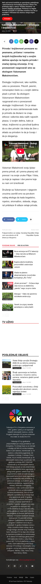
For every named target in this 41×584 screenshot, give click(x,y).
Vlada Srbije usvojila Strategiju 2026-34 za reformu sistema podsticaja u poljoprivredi (25, 363)
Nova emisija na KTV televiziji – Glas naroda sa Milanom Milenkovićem (26, 254)
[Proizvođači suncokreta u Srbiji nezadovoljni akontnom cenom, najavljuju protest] (6, 389)
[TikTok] (20, 566)
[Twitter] (16, 41)
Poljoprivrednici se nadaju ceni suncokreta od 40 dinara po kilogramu (11, 235)
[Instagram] (14, 566)
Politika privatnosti (14, 9)
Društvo (5, 257)
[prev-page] (3, 315)
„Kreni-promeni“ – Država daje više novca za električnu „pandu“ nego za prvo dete (26, 285)
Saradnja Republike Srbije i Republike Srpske (30, 234)
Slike (26, 577)
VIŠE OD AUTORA (23, 245)
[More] (31, 219)
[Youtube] (32, 566)
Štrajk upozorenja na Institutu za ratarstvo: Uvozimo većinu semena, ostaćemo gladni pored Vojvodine (26, 376)
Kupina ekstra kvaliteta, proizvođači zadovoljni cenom (23, 264)
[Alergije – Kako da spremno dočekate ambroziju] (7, 296)
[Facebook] (11, 41)
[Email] (26, 41)
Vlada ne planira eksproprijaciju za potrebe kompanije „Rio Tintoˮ (25, 275)
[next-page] (7, 315)
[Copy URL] (36, 41)
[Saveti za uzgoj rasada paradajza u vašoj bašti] (7, 307)
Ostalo (32, 577)
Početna (9, 577)
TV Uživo (8, 321)
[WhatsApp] (21, 41)
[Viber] (31, 41)
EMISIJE (21, 577)
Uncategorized (7, 267)
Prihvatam (7, 19)
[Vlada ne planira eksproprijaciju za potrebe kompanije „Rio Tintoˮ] (7, 275)
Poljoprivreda (17, 368)
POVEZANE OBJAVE (8, 245)
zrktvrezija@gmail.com (27, 560)
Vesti (15, 577)
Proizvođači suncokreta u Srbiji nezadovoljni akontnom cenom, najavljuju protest (25, 389)
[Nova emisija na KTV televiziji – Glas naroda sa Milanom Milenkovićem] (7, 254)
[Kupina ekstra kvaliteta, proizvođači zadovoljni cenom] (7, 264)
